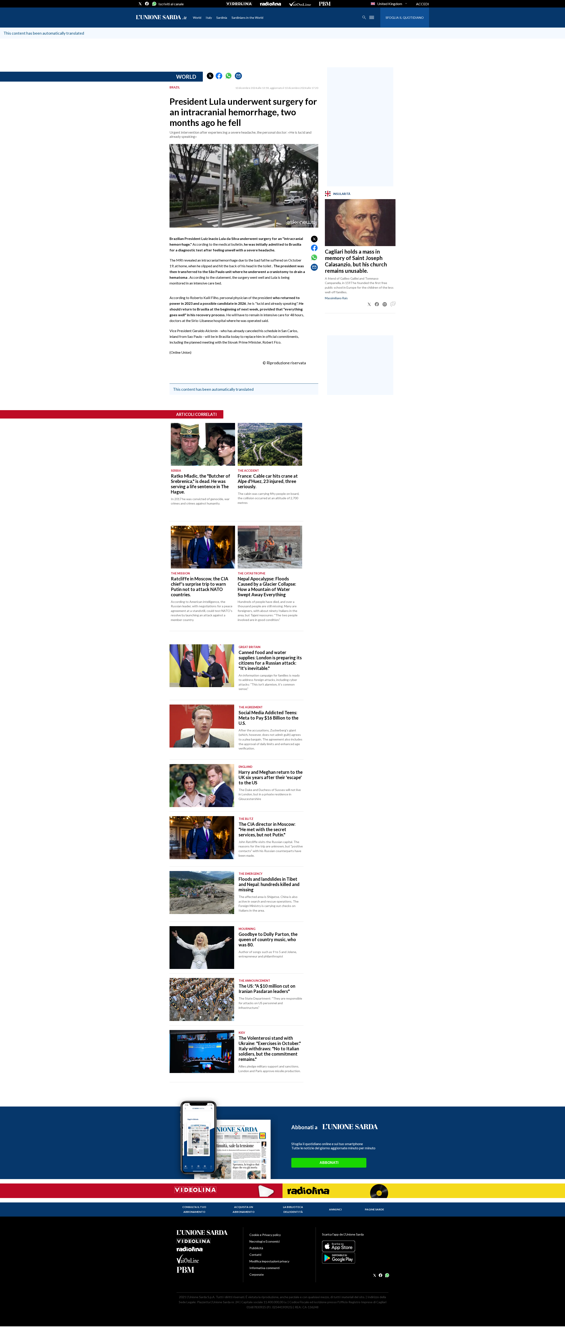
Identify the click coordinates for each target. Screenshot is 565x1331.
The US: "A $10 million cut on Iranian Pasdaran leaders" (267, 988)
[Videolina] (239, 4)
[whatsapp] (154, 4)
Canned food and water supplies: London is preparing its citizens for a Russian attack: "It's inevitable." (270, 660)
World (197, 17)
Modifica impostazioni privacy (269, 1261)
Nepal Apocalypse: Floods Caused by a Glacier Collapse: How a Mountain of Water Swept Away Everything (267, 586)
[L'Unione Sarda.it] (161, 17)
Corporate (256, 1274)
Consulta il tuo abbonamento (194, 1209)
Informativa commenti (264, 1268)
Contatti (255, 1254)
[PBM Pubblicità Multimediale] (325, 4)
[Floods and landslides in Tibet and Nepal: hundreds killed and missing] (202, 892)
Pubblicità (256, 1248)
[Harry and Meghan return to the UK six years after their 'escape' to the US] (202, 785)
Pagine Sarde (374, 1209)
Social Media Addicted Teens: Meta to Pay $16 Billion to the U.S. (268, 718)
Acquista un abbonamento (243, 1209)
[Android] (355, 1258)
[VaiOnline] (300, 4)
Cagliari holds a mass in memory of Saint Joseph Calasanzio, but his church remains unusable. (356, 261)
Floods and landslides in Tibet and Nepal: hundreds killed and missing (269, 884)
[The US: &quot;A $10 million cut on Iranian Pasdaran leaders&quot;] (202, 999)
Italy (209, 17)
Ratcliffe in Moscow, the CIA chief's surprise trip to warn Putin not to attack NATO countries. (199, 586)
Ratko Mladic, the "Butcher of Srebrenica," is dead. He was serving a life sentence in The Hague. (200, 483)
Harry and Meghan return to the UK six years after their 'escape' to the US (271, 777)
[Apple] (355, 1246)
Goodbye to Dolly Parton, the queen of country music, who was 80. (268, 939)
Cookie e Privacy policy (265, 1235)
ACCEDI (422, 4)
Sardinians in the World (247, 17)
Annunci (335, 1209)
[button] (210, 76)
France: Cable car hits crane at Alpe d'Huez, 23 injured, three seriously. (268, 481)
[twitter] (140, 4)
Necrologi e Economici (264, 1241)
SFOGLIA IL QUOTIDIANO (405, 17)
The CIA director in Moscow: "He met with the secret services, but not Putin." (267, 829)
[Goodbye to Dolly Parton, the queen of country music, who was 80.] (202, 947)
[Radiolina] (270, 4)
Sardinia (221, 17)
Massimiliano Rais (336, 298)
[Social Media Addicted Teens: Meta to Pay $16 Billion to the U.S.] (202, 726)
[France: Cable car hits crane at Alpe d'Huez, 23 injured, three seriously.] (270, 444)
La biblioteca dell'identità (293, 1209)
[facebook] (147, 4)
